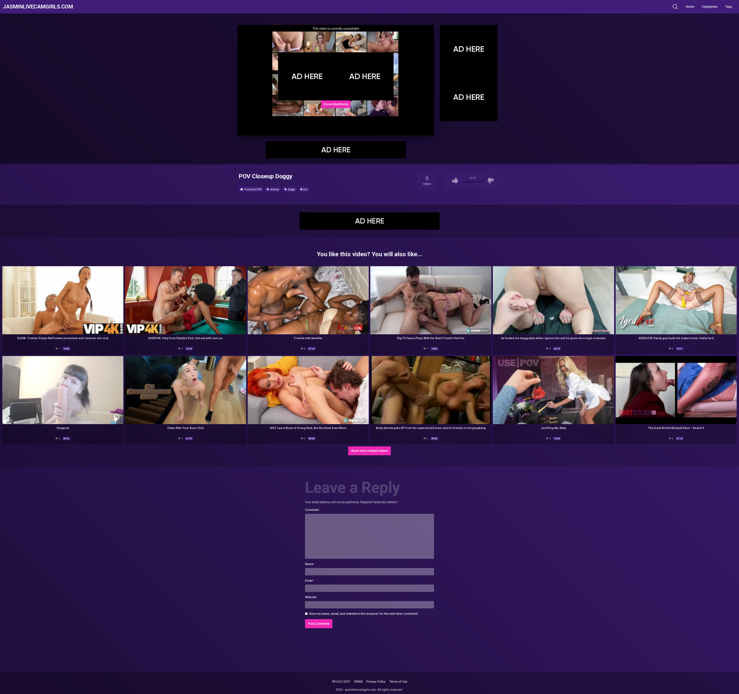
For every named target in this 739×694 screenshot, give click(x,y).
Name (310, 564)
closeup (274, 189)
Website (310, 597)
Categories (709, 6)
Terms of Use (398, 681)
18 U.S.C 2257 (341, 681)
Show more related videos (369, 451)
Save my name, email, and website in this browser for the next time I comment (363, 614)
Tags (728, 6)
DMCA (358, 681)
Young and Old (252, 189)
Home (690, 6)
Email (310, 580)
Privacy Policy (375, 681)
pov (305, 189)
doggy (291, 189)
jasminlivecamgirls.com (38, 7)
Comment (313, 510)
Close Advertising (335, 104)
